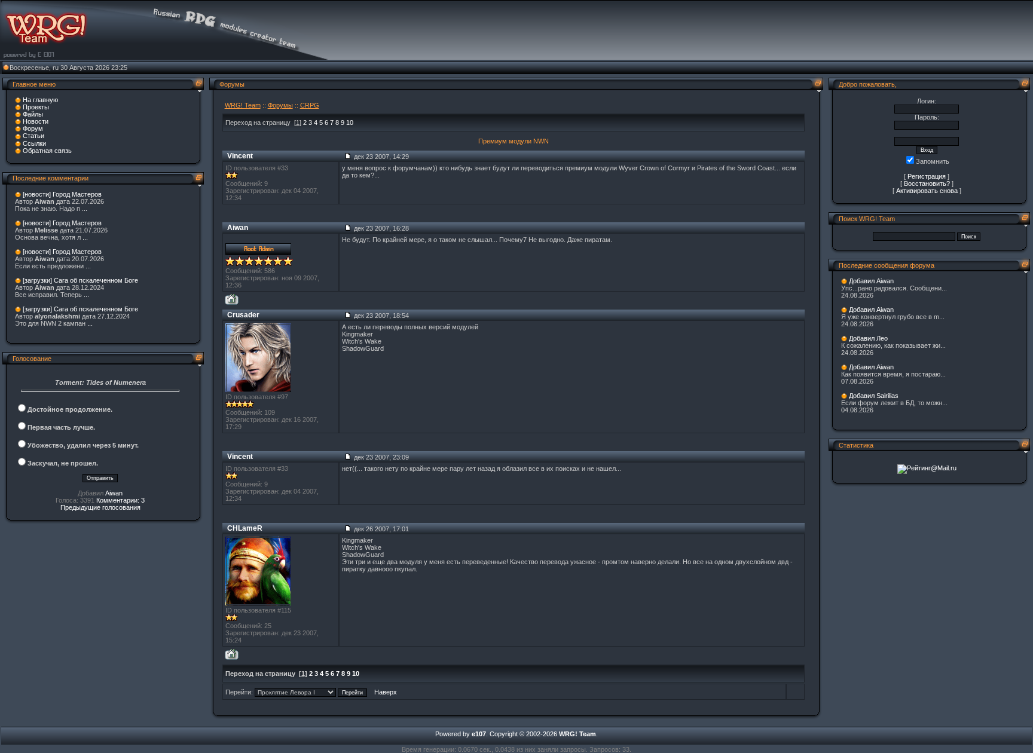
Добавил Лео (868, 338)
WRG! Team (243, 105)
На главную (40, 99)
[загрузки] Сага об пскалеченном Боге (80, 280)
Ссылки (34, 143)
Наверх (385, 692)
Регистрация (926, 176)
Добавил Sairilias (873, 395)
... (84, 208)
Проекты (36, 107)
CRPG (309, 105)
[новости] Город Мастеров (62, 194)
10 (349, 122)
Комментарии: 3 (120, 500)
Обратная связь (47, 150)
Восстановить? (927, 183)
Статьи (33, 135)
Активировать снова (927, 190)
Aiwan (114, 493)
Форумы (280, 105)
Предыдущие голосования (100, 507)
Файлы (33, 114)
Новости (35, 121)
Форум (33, 128)
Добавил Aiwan (871, 280)
